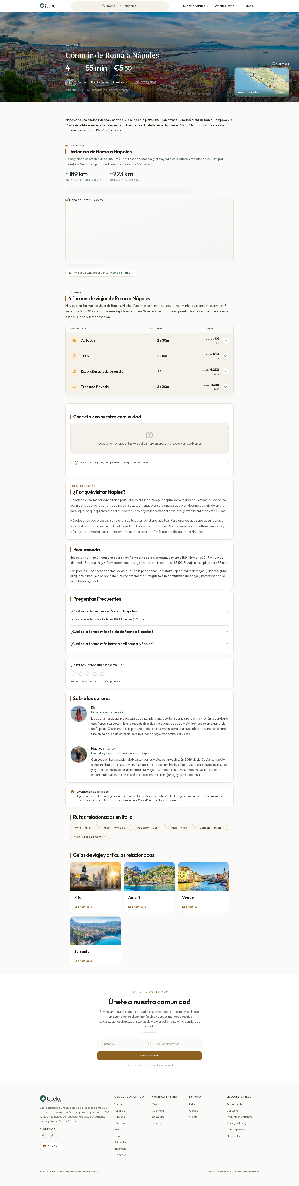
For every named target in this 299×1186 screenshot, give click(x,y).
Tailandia (119, 1110)
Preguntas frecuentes (239, 1117)
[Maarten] (73, 83)
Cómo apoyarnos (237, 1129)
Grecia (193, 1117)
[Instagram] (43, 1135)
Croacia (194, 1110)
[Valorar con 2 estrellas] (81, 674)
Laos (117, 1136)
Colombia (158, 1110)
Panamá (157, 1123)
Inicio (68, 45)
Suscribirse (149, 1055)
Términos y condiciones (246, 1171)
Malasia (119, 1129)
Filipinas (119, 1117)
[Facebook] (52, 1135)
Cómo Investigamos (144, 82)
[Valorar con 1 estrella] (73, 674)
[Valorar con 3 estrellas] (88, 674)
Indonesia (120, 1148)
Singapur (120, 1155)
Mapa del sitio (235, 1136)
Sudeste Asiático (194, 5)
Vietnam (119, 1104)
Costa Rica (158, 1117)
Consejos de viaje (237, 1123)
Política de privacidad (219, 1171)
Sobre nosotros (236, 1104)
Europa (248, 5)
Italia (79, 45)
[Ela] (68, 83)
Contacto (232, 1110)
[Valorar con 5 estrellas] (102, 674)
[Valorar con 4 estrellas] (95, 674)
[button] (261, 79)
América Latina (224, 5)
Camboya (120, 1123)
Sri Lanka (120, 1142)
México (156, 1104)
